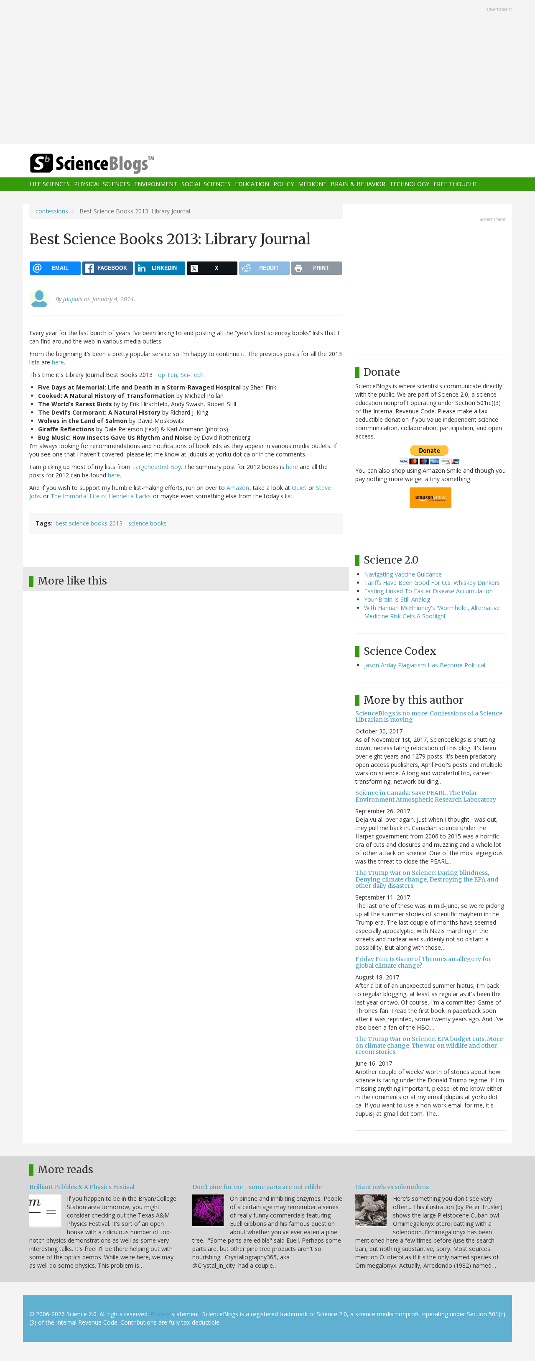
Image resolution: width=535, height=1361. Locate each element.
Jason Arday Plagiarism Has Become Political (424, 665)
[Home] (108, 164)
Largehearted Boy (156, 467)
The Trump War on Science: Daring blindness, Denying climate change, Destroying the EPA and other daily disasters (426, 879)
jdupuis (72, 299)
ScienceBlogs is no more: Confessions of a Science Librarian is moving (428, 716)
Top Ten (165, 375)
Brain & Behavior (358, 184)
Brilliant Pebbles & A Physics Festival (82, 1187)
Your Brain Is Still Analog (397, 599)
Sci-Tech (192, 375)
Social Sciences (206, 184)
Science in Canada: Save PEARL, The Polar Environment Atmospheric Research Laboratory (425, 796)
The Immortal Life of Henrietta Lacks (101, 496)
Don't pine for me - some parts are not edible (257, 1187)
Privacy (160, 1314)
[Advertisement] (267, 72)
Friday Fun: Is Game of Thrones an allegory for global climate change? (423, 962)
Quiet (299, 488)
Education (252, 184)
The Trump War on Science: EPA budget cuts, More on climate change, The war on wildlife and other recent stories (429, 1045)
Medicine (312, 184)
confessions (52, 211)
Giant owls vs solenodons (392, 1187)
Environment (155, 184)
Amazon (238, 488)
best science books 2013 (89, 523)
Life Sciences (49, 184)
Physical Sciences (102, 184)
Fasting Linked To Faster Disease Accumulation (428, 591)
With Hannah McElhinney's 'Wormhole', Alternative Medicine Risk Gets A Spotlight (432, 612)
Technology (409, 184)
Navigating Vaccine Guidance (403, 574)
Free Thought (455, 184)
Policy (283, 184)
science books (147, 523)
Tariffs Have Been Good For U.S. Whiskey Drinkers (432, 583)
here (58, 362)
